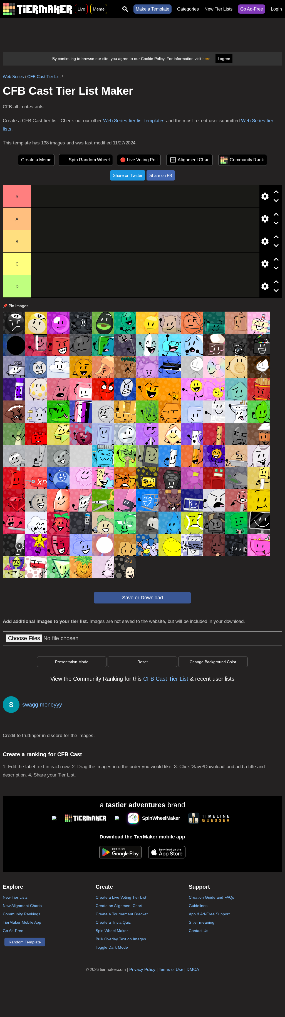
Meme (99, 9)
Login (276, 9)
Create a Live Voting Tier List (121, 897)
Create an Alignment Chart (119, 905)
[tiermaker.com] (37, 9)
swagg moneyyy (42, 705)
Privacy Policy (142, 969)
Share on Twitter (127, 175)
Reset (142, 662)
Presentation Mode (71, 662)
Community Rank (247, 159)
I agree (224, 58)
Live (81, 9)
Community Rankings (21, 914)
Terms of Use (171, 969)
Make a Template (152, 9)
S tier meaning (201, 922)
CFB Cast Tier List (44, 76)
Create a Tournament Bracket (122, 914)
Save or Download (142, 597)
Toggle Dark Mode (112, 947)
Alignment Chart (194, 159)
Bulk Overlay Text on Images (121, 939)
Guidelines (198, 905)
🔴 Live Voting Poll (139, 159)
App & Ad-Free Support (209, 914)
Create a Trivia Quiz (113, 922)
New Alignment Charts (22, 905)
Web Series (13, 76)
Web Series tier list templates (134, 120)
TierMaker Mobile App (22, 922)
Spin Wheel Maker (112, 930)
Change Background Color (213, 662)
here (206, 58)
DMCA (193, 969)
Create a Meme (36, 159)
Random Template (25, 942)
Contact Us (198, 930)
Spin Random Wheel (89, 159)
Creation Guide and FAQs (211, 897)
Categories (188, 9)
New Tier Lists (218, 9)
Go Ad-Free (251, 9)
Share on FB (160, 175)
